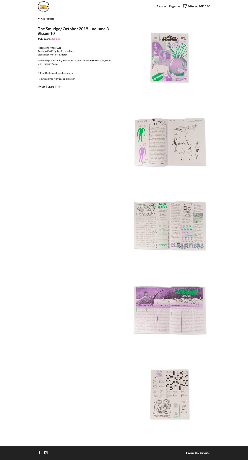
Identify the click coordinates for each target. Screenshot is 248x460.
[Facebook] (39, 453)
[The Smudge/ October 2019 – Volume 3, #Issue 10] (170, 57)
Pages (173, 6)
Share (51, 86)
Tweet (41, 86)
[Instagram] (46, 453)
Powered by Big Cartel (198, 452)
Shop (160, 6)
